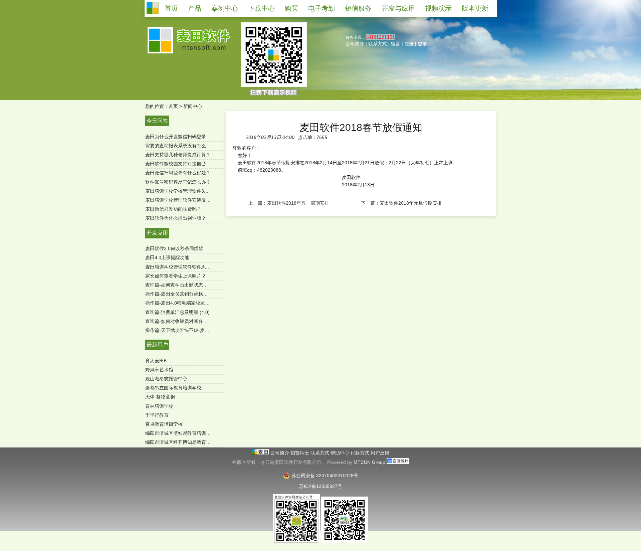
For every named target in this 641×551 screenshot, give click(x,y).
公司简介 (355, 43)
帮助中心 (341, 452)
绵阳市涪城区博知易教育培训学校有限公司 (189, 433)
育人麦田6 (156, 360)
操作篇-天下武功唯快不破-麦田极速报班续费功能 (196, 330)
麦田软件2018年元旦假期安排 (411, 203)
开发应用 (157, 233)
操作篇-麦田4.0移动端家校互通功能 (182, 303)
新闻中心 (192, 106)
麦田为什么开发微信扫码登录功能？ (182, 136)
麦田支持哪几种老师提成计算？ (178, 154)
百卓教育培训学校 (164, 424)
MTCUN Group (369, 462)
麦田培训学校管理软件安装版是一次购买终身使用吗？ (201, 200)
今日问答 (157, 121)
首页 (173, 106)
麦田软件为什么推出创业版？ (175, 218)
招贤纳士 (300, 452)
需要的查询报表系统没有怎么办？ (180, 145)
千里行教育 (157, 415)
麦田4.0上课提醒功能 (167, 257)
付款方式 (361, 452)
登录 (422, 43)
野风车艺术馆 (159, 369)
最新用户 (157, 345)
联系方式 (377, 43)
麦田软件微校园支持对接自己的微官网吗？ (189, 163)
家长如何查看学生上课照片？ (175, 276)
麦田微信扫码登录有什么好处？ (178, 172)
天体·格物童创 (160, 396)
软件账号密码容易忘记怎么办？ (178, 182)
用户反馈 (380, 452)
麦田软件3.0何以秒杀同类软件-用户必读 (186, 248)
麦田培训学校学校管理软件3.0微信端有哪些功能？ (197, 191)
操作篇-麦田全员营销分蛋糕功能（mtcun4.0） (193, 294)
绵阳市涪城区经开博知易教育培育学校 (185, 442)
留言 (395, 43)
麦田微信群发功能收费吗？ (173, 209)
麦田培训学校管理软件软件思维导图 (182, 266)
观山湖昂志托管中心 (166, 378)
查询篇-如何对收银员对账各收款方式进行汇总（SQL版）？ (206, 321)
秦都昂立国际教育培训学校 (173, 387)
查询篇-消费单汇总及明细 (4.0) (177, 312)
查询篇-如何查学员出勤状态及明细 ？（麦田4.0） (196, 285)
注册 (409, 43)
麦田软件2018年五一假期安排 (298, 203)
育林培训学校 (159, 406)
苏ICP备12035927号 (320, 486)
